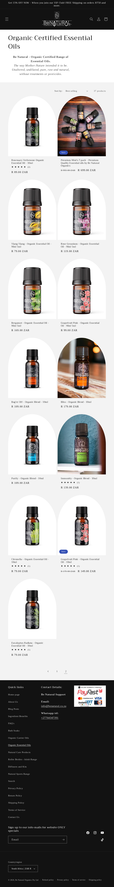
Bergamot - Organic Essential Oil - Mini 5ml (30, 324)
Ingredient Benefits (18, 716)
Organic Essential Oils (19, 745)
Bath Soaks (14, 730)
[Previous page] (48, 671)
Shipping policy (95, 880)
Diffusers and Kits (17, 766)
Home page (14, 694)
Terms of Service (16, 810)
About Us (13, 702)
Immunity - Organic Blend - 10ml (79, 478)
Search (11, 781)
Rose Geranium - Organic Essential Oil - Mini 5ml (80, 245)
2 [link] (66, 671)
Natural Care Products (19, 752)
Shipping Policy (16, 802)
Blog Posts (13, 709)
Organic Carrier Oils (18, 738)
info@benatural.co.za (53, 706)
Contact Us (13, 817)
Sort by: (58, 91)
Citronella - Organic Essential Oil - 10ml (30, 561)
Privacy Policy (15, 788)
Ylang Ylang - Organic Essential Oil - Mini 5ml (31, 245)
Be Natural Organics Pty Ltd (26, 880)
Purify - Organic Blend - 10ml (27, 478)
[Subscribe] (63, 840)
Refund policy (48, 880)
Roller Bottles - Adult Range (22, 759)
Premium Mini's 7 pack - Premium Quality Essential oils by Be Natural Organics (80, 163)
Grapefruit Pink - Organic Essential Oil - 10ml (80, 561)
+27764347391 (49, 717)
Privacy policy (63, 880)
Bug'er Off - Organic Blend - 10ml (29, 402)
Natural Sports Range (19, 774)
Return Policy (15, 795)
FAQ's (11, 723)
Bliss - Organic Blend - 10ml (76, 402)
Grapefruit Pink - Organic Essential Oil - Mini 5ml (80, 324)
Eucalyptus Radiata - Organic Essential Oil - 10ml (27, 644)
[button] (6, 19)
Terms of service (79, 880)
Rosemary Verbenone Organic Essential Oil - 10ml (27, 162)
